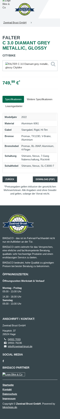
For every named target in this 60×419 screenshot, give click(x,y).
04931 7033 (14, 339)
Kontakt (7, 389)
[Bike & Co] (13, 374)
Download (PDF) (45, 179)
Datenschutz (9, 394)
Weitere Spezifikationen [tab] (39, 99)
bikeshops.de (9, 407)
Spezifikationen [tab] (13, 99)
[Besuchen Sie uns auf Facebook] (3, 361)
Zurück (9, 179)
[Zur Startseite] (24, 9)
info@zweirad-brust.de (20, 346)
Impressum (9, 398)
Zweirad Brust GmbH (14, 22)
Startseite (8, 384)
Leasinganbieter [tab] (13, 106)
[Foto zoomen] (30, 65)
